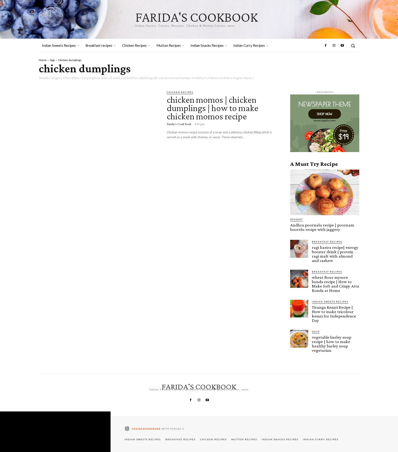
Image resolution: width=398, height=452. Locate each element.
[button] (352, 45)
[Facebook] (325, 45)
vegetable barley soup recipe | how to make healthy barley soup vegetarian (331, 344)
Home (43, 60)
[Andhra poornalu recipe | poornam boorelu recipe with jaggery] (324, 192)
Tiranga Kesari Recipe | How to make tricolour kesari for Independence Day (334, 314)
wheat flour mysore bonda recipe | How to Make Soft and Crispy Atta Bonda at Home (335, 284)
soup (316, 331)
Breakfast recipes (327, 241)
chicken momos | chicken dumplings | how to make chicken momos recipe (212, 107)
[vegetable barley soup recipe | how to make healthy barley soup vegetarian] (299, 339)
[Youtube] (342, 45)
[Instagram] (334, 45)
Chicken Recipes (180, 92)
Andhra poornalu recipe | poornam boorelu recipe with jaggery (322, 227)
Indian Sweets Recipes (330, 301)
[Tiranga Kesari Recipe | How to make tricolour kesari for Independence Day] (299, 309)
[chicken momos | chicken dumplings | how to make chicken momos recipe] (99, 125)
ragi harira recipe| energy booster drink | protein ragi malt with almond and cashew (335, 254)
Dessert (296, 219)
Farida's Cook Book (179, 124)
